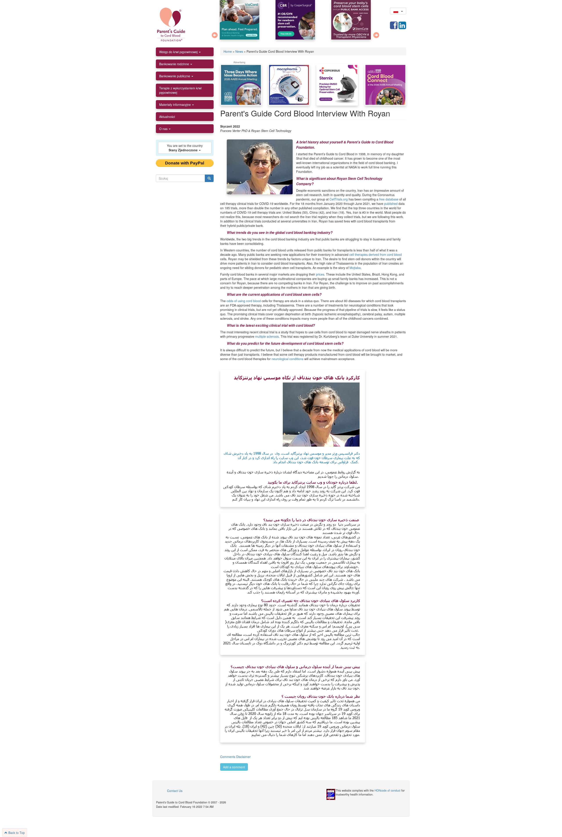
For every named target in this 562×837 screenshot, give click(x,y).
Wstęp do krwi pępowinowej (178, 52)
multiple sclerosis (267, 336)
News (239, 51)
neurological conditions (287, 359)
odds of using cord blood (244, 301)
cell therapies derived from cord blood (375, 254)
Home (227, 51)
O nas (163, 128)
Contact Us (174, 790)
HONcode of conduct (387, 790)
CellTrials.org (339, 199)
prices (320, 274)
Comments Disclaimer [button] (235, 756)
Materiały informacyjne (175, 104)
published (391, 203)
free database (388, 199)
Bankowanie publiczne (175, 76)
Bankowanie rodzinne (174, 64)
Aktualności (167, 116)
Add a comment (234, 767)
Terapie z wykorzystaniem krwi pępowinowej (180, 90)
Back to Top (16, 832)
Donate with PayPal (184, 163)
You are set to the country (185, 147)
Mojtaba (355, 267)
